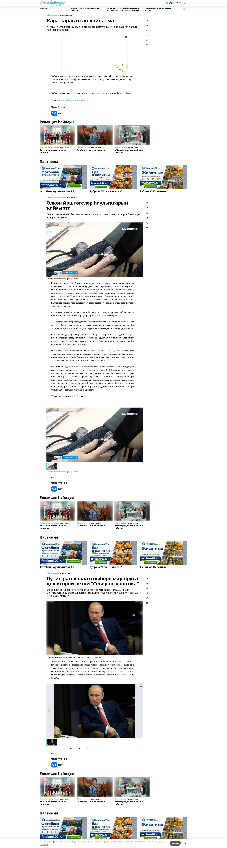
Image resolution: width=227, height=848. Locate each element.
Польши (119, 661)
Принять (175, 843)
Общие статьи (52, 15)
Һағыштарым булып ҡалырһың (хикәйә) (157, 9)
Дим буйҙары (52, 2)
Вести (123, 674)
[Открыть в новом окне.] (56, 113)
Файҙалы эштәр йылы (55, 198)
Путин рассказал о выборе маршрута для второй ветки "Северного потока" (123, 9)
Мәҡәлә (44, 8)
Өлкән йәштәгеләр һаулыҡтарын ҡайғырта (84, 9)
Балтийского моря (115, 671)
